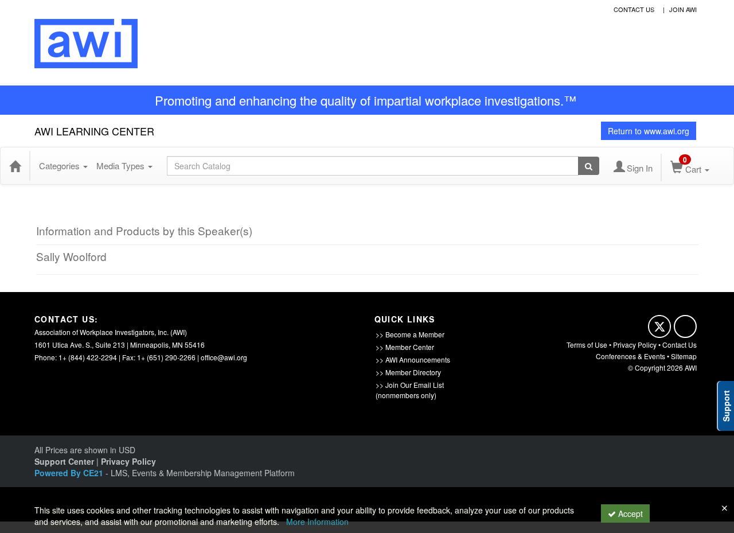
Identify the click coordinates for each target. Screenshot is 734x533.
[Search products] (588, 166)
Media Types (121, 165)
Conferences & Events (630, 356)
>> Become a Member (410, 334)
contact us (634, 9)
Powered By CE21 (70, 472)
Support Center (64, 461)
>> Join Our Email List (410, 385)
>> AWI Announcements (413, 359)
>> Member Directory (408, 372)
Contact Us (679, 344)
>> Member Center (405, 347)
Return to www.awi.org (648, 131)
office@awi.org (224, 357)
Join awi (683, 9)
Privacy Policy (635, 344)
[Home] (15, 165)
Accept (629, 513)
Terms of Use (587, 344)
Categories (60, 165)
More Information (317, 521)
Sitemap (684, 356)
